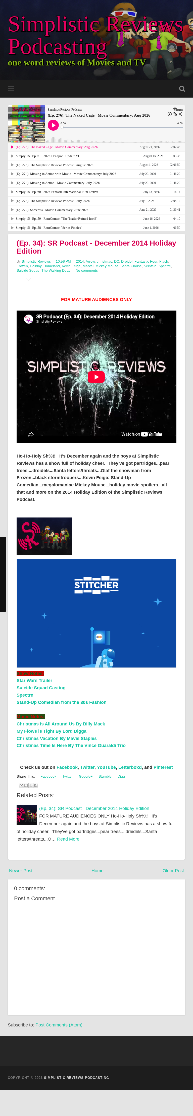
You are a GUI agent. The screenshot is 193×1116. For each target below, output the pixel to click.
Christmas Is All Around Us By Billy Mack (61, 723)
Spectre (165, 266)
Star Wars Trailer (34, 680)
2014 (80, 261)
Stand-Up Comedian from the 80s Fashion (62, 702)
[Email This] (21, 785)
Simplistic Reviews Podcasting (95, 35)
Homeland (51, 266)
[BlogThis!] (26, 785)
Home (97, 870)
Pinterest (163, 767)
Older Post (173, 870)
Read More (68, 839)
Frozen (22, 266)
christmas (104, 261)
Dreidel (126, 261)
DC (116, 261)
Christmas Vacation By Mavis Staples (57, 738)
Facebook (67, 767)
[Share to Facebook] (35, 785)
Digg (121, 776)
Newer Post (20, 870)
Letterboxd (130, 767)
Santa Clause (131, 266)
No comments (87, 270)
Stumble (105, 776)
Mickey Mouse (106, 266)
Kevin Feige (71, 266)
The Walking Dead (56, 270)
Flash (163, 261)
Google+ (85, 776)
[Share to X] (30, 785)
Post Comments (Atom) (58, 1024)
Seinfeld (150, 266)
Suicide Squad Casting (41, 687)
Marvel (88, 266)
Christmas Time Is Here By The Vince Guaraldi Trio (72, 745)
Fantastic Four (145, 261)
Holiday (35, 266)
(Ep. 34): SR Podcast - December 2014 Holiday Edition (96, 247)
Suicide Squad (28, 270)
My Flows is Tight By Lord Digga (51, 731)
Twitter (87, 767)
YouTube (106, 767)
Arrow (90, 261)
